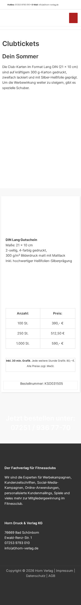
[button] (72, 4)
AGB (51, 576)
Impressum (64, 571)
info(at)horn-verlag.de (48, 5)
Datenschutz (35, 576)
